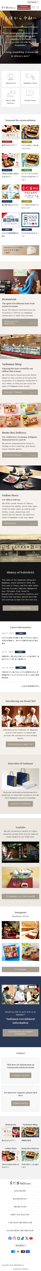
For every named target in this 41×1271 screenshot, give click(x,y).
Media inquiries (20, 1103)
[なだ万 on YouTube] (31, 1239)
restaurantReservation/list (24, 7)
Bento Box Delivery (13, 455)
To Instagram (20, 969)
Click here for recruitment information (20, 1033)
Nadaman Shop (20, 1199)
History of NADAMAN (20, 608)
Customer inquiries (20, 1075)
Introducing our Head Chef (20, 744)
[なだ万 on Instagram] (14, 1239)
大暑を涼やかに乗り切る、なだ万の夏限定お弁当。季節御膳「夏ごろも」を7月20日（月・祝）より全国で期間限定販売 (20, 675)
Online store (20, 1206)
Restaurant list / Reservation (11, 322)
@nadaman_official (20, 916)
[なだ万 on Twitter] (26, 1239)
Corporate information (20, 1222)
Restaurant (20, 1191)
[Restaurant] (11, 1132)
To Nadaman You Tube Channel (20, 896)
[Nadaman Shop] (30, 1132)
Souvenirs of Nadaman (20, 804)
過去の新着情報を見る (31, 686)
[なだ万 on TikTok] (22, 1239)
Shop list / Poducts (13, 392)
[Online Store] (11, 1156)
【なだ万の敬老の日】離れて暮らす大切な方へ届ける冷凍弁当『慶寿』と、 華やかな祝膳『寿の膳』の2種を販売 (20, 640)
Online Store (10, 523)
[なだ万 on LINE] (18, 1239)
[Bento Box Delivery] (30, 1156)
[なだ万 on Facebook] (10, 1239)
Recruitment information (20, 1230)
